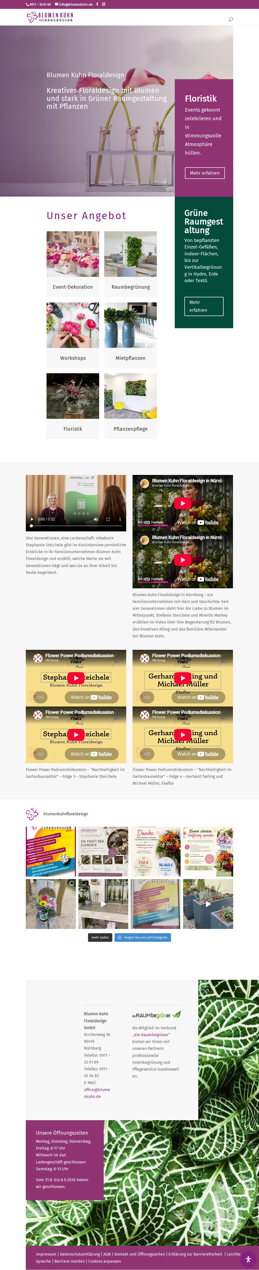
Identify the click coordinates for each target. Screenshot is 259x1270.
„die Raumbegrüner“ (151, 1034)
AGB (107, 1254)
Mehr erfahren (205, 173)
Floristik (201, 98)
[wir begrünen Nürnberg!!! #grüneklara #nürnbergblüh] (208, 904)
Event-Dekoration (73, 287)
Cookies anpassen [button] (104, 1261)
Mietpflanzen (131, 358)
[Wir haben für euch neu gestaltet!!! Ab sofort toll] (103, 904)
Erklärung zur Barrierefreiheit (195, 1254)
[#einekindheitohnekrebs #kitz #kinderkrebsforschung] (156, 852)
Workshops (73, 358)
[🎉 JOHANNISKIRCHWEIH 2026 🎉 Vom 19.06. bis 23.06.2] (51, 852)
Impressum (46, 1254)
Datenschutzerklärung (80, 1254)
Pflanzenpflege (131, 429)
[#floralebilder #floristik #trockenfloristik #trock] (103, 852)
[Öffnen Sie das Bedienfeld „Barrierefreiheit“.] (248, 1259)
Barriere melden (69, 1261)
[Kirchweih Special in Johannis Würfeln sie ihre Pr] (156, 904)
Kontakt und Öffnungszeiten (139, 1254)
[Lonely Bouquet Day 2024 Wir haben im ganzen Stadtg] (51, 904)
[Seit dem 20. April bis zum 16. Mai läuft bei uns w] (208, 852)
